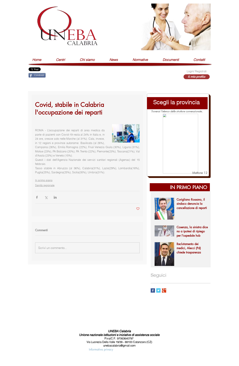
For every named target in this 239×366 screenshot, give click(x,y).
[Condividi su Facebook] (37, 197)
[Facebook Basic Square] (153, 290)
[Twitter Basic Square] (158, 290)
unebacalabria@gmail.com (119, 345)
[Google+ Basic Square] (164, 290)
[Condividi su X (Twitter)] (46, 197)
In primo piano (43, 180)
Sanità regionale (45, 185)
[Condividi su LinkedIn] (55, 197)
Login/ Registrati (197, 71)
